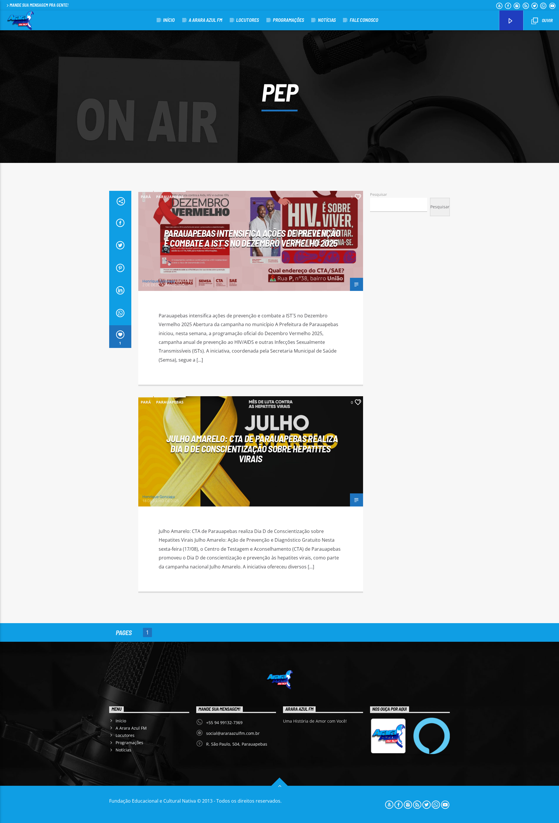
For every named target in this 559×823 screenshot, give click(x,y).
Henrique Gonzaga (158, 281)
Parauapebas (169, 196)
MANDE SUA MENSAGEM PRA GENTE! (39, 5)
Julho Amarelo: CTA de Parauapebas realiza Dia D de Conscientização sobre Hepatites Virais (252, 448)
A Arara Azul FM (205, 20)
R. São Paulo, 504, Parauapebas (236, 744)
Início (169, 20)
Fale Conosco (364, 20)
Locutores (247, 20)
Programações (288, 20)
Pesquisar (378, 194)
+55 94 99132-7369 (224, 722)
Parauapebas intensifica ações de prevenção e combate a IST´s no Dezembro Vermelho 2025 (252, 238)
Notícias (327, 20)
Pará (146, 196)
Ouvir (547, 20)
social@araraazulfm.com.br (233, 733)
